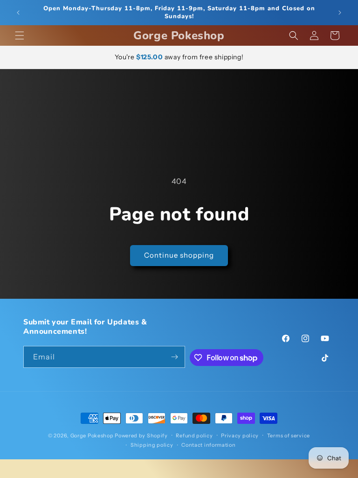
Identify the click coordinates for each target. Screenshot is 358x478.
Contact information (208, 445)
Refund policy (194, 435)
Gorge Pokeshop (92, 435)
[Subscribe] (174, 357)
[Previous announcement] (18, 12)
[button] (19, 35)
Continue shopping (179, 255)
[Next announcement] (340, 12)
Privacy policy (240, 435)
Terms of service (288, 435)
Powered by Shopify (141, 435)
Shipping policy (152, 445)
